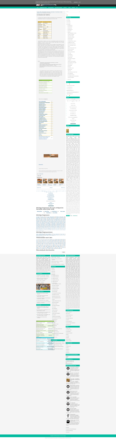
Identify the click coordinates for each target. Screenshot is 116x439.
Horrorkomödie (68, 331)
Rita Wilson (72, 285)
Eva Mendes (78, 289)
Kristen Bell (72, 293)
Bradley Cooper (75, 203)
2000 (60, 245)
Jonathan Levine (44, 227)
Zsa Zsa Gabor (67, 308)
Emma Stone (75, 275)
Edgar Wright (54, 227)
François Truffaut (47, 224)
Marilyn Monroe (75, 277)
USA (67, 352)
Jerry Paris (58, 225)
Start (37, 7)
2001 (64, 245)
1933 (43, 239)
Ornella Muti (74, 305)
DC (48, 195)
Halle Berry (68, 301)
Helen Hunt (72, 301)
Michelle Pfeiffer (77, 270)
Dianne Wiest (70, 265)
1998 (53, 245)
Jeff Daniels (75, 163)
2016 (37, 248)
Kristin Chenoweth (77, 293)
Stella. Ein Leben (54, 257)
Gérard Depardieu (74, 161)
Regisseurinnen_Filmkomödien (58, 7)
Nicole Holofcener (39, 235)
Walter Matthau (68, 156)
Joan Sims (77, 257)
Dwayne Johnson (74, 159)
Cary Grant (74, 151)
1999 (57, 245)
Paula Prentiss (69, 284)
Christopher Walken (72, 152)
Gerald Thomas (40, 217)
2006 (58, 246)
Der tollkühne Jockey (42, 117)
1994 (41, 245)
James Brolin (72, 208)
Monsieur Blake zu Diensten (74, 385)
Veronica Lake (74, 286)
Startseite (51, 187)
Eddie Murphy (73, 139)
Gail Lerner (61, 235)
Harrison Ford (77, 195)
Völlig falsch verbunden (42, 104)
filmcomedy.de (41, 164)
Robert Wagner (76, 177)
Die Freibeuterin (70, 54)
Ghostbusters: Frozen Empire (41, 275)
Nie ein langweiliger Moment (43, 121)
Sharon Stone (71, 306)
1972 (60, 242)
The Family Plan (72, 402)
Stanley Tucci (77, 172)
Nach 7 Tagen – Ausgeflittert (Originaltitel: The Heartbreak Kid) (75, 379)
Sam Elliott (77, 200)
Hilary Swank (75, 301)
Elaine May (62, 234)
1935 (48, 239)
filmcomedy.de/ (50, 348)
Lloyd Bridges (68, 176)
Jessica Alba (69, 292)
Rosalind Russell (77, 285)
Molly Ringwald (76, 283)
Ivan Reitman (56, 219)
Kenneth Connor (70, 142)
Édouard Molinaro (54, 221)
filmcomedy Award (39, 9)
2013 (56, 247)
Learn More (76, 2)
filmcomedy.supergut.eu (69, 363)
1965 (40, 242)
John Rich (77, 209)
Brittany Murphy (70, 273)
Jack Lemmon (47, 267)
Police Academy (68, 321)
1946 (47, 240)
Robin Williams (74, 153)
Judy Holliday (76, 281)
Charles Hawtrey (39, 260)
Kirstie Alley (73, 270)
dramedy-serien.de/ (50, 338)
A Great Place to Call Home (74, 367)
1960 (55, 241)
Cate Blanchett (70, 274)
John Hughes (73, 7)
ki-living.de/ (50, 332)
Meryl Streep (76, 267)
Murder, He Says (41, 127)
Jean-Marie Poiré (38, 221)
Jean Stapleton (72, 291)
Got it (80, 2)
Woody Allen (39, 211)
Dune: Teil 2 (38, 282)
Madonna (76, 294)
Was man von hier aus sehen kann (57, 258)
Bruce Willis (69, 157)
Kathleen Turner (68, 270)
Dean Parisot (62, 226)
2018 (43, 248)
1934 (46, 239)
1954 (39, 241)
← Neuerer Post (38, 187)
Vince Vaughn (77, 155)
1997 (50, 245)
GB (66, 347)
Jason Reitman (38, 227)
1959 (52, 241)
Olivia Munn (71, 305)
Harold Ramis (53, 224)
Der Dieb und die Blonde (42, 128)
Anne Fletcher (57, 235)
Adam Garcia (68, 202)
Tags (71, 215)
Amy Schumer (78, 278)
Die (74, 99)
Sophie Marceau (75, 306)
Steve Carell (69, 151)
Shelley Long (67, 286)
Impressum (44, 9)
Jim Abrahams (48, 223)
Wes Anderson (44, 220)
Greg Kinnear (68, 161)
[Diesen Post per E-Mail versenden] (37, 175)
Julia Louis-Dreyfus (68, 293)
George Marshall (50, 217)
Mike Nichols (47, 222)
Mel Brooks (54, 211)
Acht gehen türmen (42, 103)
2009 (40, 247)
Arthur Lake (73, 137)
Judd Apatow (53, 223)
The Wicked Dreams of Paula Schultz (44, 102)
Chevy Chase (72, 167)
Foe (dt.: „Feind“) (39, 280)
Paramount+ (51, 204)
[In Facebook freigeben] (40, 175)
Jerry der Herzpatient (42, 101)
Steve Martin (68, 145)
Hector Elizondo (73, 147)
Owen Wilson (38, 261)
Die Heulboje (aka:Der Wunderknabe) (57, 333)
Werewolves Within (73, 408)
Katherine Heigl (70, 266)
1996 (47, 245)
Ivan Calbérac (63, 227)
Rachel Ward (78, 305)
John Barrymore (71, 175)
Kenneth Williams (70, 138)
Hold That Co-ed (54, 319)
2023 (59, 248)
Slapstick (67, 337)
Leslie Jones (67, 294)
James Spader (77, 208)
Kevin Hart (78, 157)
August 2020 (54, 281)
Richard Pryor (78, 211)
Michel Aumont (73, 176)
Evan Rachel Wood (72, 300)
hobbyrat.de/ (50, 328)
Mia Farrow (45, 271)
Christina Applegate (71, 269)
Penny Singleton (42, 258)
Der (72, 99)
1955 (42, 241)
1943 (40, 240)
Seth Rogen (71, 155)
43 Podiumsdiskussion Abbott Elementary (57, 346)
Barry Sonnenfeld (51, 226)
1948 (53, 240)
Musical (67, 334)
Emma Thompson (74, 299)
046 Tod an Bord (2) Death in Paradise (42, 293)
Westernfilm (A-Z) (70, 93)
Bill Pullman (78, 156)
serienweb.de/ (50, 349)
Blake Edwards (59, 217)
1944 (42, 240)
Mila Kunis (69, 278)
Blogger (65, 435)
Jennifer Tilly (72, 276)
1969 (51, 242)
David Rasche (78, 193)
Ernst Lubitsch (48, 225)
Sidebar (67, 357)
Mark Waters (44, 221)
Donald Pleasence (69, 194)
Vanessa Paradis (73, 307)
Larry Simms (70, 141)
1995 (44, 245)
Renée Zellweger (68, 285)
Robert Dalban (69, 177)
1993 (37, 245)
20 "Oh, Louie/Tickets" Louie (41, 300)
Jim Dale (74, 146)
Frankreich (67, 346)
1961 (58, 241)
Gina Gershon (76, 300)
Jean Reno (78, 152)
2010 (44, 247)
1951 (61, 240)
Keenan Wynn (74, 154)
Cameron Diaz (75, 273)
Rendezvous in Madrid (42, 109)
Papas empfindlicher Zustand (56, 283)
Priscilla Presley (78, 284)
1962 (61, 241)
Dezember (69, 25)
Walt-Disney (68, 324)
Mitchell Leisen (53, 222)
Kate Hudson (76, 276)
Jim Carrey (73, 157)
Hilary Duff (69, 276)
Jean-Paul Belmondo (68, 209)
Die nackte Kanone (69, 318)
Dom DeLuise (68, 168)
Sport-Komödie (68, 339)
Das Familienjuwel (70, 73)
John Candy (69, 153)
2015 (63, 247)
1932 (41, 239)
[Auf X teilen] (39, 175)
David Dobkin (49, 227)
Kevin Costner (72, 210)
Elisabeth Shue (77, 298)
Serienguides (65, 7)
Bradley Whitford (72, 192)
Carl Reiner (44, 218)
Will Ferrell (76, 145)
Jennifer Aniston (76, 258)
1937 (53, 239)
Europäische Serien (51, 199)
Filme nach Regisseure (51, 7)
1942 (37, 240)
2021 (52, 248)
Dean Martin (71, 143)
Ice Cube (77, 168)
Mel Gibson (70, 211)
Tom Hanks (48, 266)
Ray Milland (78, 188)
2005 (54, 246)
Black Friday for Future (73, 391)
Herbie (67, 319)
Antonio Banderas (74, 191)
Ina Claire (69, 291)
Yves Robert (49, 221)
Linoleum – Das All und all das (41, 276)
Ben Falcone (43, 225)
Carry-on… (67, 316)
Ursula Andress (69, 307)
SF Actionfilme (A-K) (50, 197)
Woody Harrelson (73, 179)
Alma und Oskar (54, 262)
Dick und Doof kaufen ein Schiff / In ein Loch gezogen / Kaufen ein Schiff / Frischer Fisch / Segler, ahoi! (44, 137)
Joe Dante (37, 226)
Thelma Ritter (72, 297)
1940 (61, 239)
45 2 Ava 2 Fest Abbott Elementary (56, 343)
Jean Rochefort (68, 163)
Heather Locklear (76, 290)
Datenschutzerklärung (69, 430)
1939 (58, 239)
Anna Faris (75, 259)
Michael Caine (77, 170)
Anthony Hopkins (68, 191)
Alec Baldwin (73, 156)
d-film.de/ (50, 344)
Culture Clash (68, 328)
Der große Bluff (41, 131)
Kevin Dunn (78, 164)
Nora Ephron (48, 234)
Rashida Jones (67, 306)
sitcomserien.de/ (50, 341)
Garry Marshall (51, 218)
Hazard (40, 123)
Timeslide (67, 356)
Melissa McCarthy (69, 259)
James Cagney (68, 196)
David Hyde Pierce (72, 193)
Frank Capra (53, 225)
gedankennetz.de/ (50, 322)
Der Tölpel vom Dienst (71, 74)
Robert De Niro (74, 171)
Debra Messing (70, 289)
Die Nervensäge (70, 39)
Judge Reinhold (72, 164)
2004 (49, 246)
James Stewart (74, 169)
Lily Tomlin (78, 282)
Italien (67, 349)
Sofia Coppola (52, 235)
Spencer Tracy (71, 172)
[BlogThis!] (38, 175)
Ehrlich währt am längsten (43, 130)
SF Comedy (69, 7)
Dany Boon (47, 211)
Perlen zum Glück (55, 310)
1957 (47, 241)
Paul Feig (46, 226)
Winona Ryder (75, 268)
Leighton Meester (74, 282)
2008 (37, 247)
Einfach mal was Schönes (55, 261)
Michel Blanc (70, 199)
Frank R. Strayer (43, 219)
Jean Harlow (47, 270)
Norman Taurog (59, 222)
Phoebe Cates (73, 284)
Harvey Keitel (70, 184)
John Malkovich (68, 186)
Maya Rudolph (71, 267)
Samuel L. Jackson (69, 178)
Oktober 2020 (55, 278)
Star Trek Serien (73, 103)
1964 (37, 242)
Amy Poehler (73, 278)
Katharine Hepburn (77, 263)
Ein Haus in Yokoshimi (42, 108)
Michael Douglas (71, 187)
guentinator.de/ (50, 325)
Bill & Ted (67, 313)
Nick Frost (78, 176)
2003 (44, 246)
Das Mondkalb (70, 65)
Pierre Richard (75, 144)
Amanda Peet (78, 286)
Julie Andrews (41, 271)
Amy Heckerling (40, 234)
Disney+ (51, 202)
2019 (46, 248)
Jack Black (77, 162)
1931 (39, 239)
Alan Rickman (77, 180)
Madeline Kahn (75, 266)
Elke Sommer (71, 275)
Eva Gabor (68, 300)
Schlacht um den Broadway (72, 61)
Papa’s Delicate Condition (42, 107)
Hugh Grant (73, 168)
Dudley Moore (68, 195)
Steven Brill (42, 224)
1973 (63, 242)
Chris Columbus (57, 226)
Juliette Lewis (70, 282)
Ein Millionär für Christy (71, 42)
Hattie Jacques (69, 258)
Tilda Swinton (71, 268)
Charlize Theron (74, 274)
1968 (48, 242)
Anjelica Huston (75, 261)
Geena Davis (67, 290)
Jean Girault (63, 219)
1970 (54, 242)
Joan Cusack (71, 260)
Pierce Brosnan (73, 188)
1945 (45, 240)
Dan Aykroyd (77, 142)
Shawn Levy (50, 219)
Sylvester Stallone (68, 201)
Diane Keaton (43, 270)
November (69, 26)
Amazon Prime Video (51, 203)
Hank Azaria (72, 195)
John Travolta (71, 170)
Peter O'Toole (75, 199)
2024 (52, 268)
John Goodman (76, 185)
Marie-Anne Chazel (68, 283)
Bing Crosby (70, 203)
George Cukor (58, 218)
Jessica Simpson (73, 292)
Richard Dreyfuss (72, 200)
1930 (36, 239)
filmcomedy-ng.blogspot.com (70, 361)
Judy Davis (72, 281)
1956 (44, 241)
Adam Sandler (77, 141)
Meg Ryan (72, 283)
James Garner (71, 185)
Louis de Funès (69, 146)
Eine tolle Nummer (70, 38)
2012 (52, 247)
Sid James (72, 140)
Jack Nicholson (68, 169)
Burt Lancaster (71, 204)
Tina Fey (71, 286)
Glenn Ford (77, 160)
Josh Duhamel (77, 175)
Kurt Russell (76, 210)
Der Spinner (54, 314)
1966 (43, 242)
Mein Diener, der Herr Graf (43, 120)
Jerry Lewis (62, 211)
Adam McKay (60, 221)
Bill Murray (78, 140)
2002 (39, 246)
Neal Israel (42, 226)
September (69, 29)
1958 (50, 241)
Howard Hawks (43, 223)
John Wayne (67, 210)
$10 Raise (40, 134)
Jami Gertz (78, 301)
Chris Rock (69, 159)
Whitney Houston (78, 307)
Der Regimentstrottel (42, 115)
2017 (40, 248)
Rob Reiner (48, 212)
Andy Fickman (38, 225)
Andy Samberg (76, 202)
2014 (59, 247)
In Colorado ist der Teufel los (43, 14)
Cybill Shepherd (73, 298)
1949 (55, 240)
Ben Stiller (55, 212)
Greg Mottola (58, 227)
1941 (63, 239)
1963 (63, 241)
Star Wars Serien (73, 105)
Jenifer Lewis (76, 291)
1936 (50, 239)
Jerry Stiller (73, 209)
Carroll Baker (69, 298)
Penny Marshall (56, 234)
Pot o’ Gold (40, 129)
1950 (58, 240)
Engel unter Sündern (42, 110)
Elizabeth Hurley (77, 269)
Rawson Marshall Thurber (60, 223)
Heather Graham (71, 290)
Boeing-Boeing (70, 69)
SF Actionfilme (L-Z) (50, 198)
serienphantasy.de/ (50, 346)
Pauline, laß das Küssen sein (72, 47)
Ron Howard (38, 224)
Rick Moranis (68, 171)
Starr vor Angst (41, 116)
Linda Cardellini (72, 294)
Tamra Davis (46, 235)
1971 (57, 242)
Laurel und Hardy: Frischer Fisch (57, 328)
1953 (37, 241)
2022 (77, 7)
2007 (63, 246)
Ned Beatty (74, 211)
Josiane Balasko (68, 281)
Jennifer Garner (75, 265)
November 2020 (55, 276)
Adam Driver (78, 201)
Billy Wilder (38, 218)
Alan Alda (72, 180)
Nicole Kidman (67, 305)
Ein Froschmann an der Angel (72, 62)
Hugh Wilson (58, 224)
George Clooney (72, 160)
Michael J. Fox (77, 187)
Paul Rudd (73, 149)
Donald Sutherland (76, 194)
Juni (68, 79)
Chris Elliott (77, 167)
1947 (50, 240)
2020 (49, 248)
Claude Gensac (38, 270)
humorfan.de (50, 330)
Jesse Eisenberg (74, 196)
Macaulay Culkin (74, 186)
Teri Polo (69, 297)
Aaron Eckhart (74, 201)
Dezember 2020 (55, 275)
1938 (56, 239)
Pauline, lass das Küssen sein (43, 124)
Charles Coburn (75, 204)
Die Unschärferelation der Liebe (56, 264)
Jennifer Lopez (71, 263)
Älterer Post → (63, 187)
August (69, 30)
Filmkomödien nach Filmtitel (50, 196)
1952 (63, 240)
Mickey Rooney (68, 188)
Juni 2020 (54, 337)
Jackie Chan (75, 184)
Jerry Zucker (62, 225)
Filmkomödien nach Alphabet (43, 7)
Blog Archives (75, 215)
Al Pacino (72, 202)
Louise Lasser (71, 277)
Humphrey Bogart (68, 208)
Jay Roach (62, 224)
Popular (68, 215)
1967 (46, 242)
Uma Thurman (76, 297)
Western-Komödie (68, 340)
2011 (48, 247)
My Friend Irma (41, 122)
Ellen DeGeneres (70, 299)
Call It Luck (40, 135)
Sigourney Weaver (69, 261)
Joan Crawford (78, 292)
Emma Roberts (74, 289)
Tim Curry (75, 178)
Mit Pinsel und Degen (71, 49)
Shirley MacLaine (77, 260)
